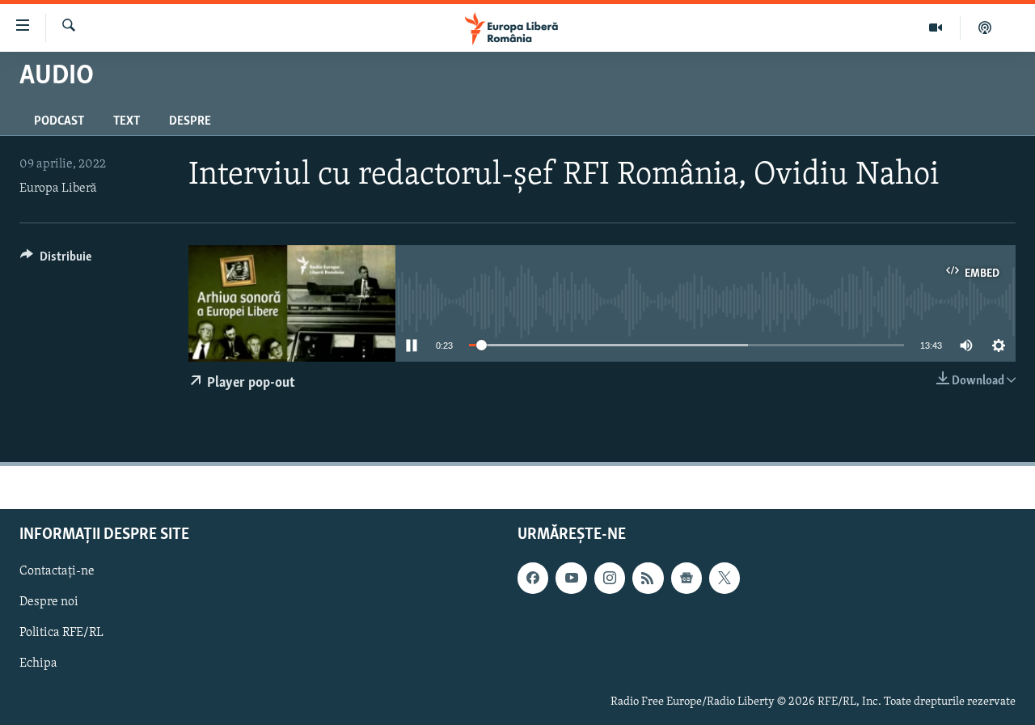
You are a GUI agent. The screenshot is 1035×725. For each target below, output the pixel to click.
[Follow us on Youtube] (571, 577)
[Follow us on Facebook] (533, 577)
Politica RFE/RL (61, 632)
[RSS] (647, 577)
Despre (190, 121)
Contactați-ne (57, 571)
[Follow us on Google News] (686, 577)
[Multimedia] (936, 27)
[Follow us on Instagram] (609, 577)
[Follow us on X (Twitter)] (724, 577)
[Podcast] (985, 27)
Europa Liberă (58, 188)
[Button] (55, 260)
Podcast (59, 121)
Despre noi (48, 602)
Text (126, 121)
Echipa (38, 663)
